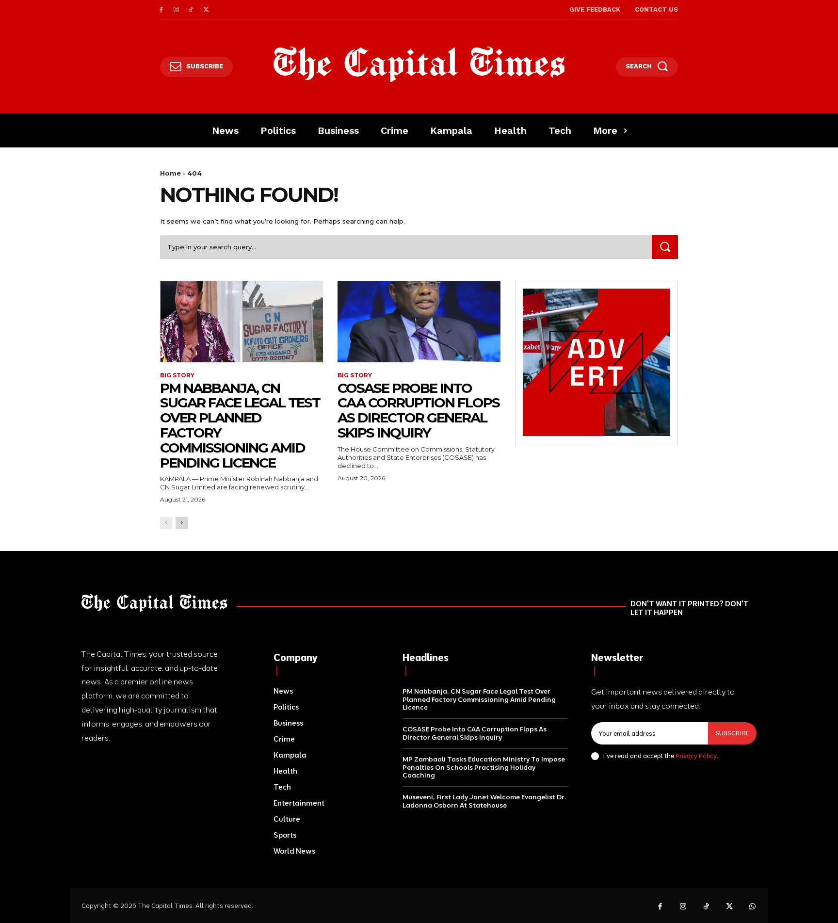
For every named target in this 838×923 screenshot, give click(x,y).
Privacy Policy (696, 756)
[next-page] (182, 523)
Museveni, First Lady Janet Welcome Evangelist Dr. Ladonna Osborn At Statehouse (484, 801)
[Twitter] (206, 10)
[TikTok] (191, 10)
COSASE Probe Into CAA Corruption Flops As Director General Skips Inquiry (419, 410)
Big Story (177, 375)
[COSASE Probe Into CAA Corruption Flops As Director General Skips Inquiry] (419, 321)
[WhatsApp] (752, 907)
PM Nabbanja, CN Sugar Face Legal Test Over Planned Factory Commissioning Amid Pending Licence (240, 425)
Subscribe (732, 733)
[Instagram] (176, 10)
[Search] (665, 247)
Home (170, 173)
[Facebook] (161, 10)
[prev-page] (166, 523)
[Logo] (419, 64)
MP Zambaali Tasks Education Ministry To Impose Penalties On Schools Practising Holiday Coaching (484, 767)
